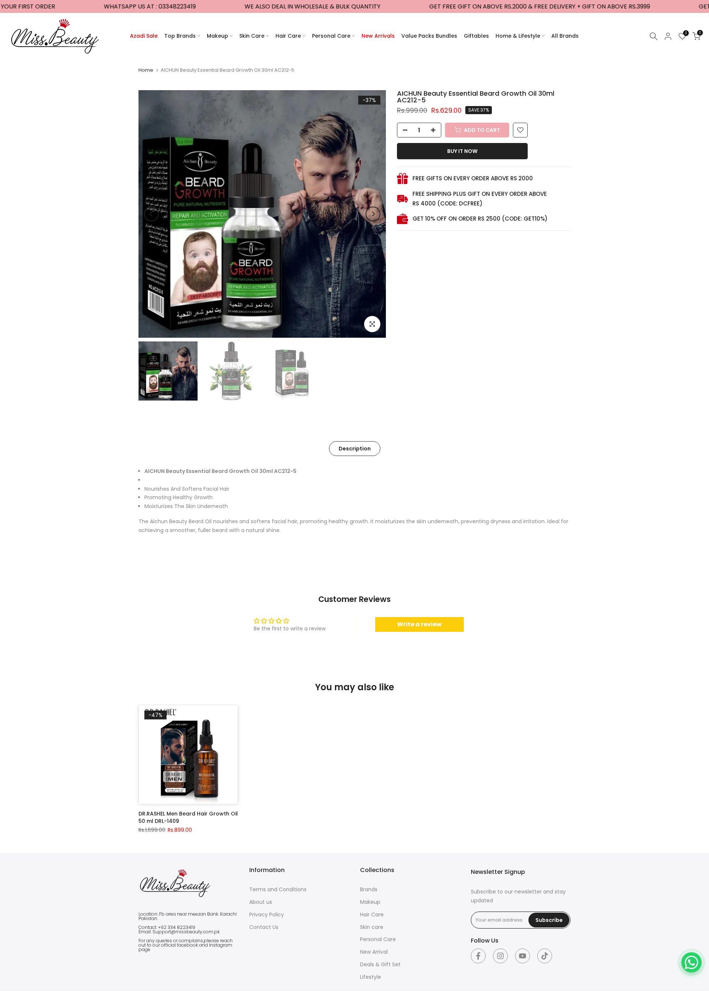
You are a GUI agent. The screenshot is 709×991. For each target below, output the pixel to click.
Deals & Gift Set (380, 964)
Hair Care (288, 36)
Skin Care (251, 36)
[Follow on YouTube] (522, 956)
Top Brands (180, 36)
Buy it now (462, 151)
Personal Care (331, 36)
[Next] (373, 214)
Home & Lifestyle (518, 36)
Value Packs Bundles (429, 36)
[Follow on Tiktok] (544, 956)
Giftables (476, 36)
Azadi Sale (144, 36)
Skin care (371, 927)
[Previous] (151, 214)
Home (145, 70)
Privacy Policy (266, 914)
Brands (368, 889)
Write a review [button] (419, 624)
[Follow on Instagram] (500, 956)
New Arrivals (378, 36)
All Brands (565, 36)
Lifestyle (370, 977)
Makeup (217, 36)
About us (260, 902)
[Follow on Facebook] (478, 956)
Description (355, 448)
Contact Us (263, 927)
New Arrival (374, 952)
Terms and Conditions (277, 889)
